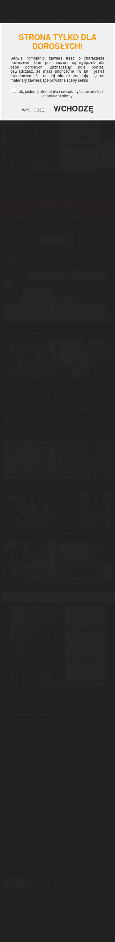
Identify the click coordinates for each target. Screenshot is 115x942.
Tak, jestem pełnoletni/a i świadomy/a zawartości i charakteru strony (60, 93)
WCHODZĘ (73, 108)
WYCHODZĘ (33, 109)
